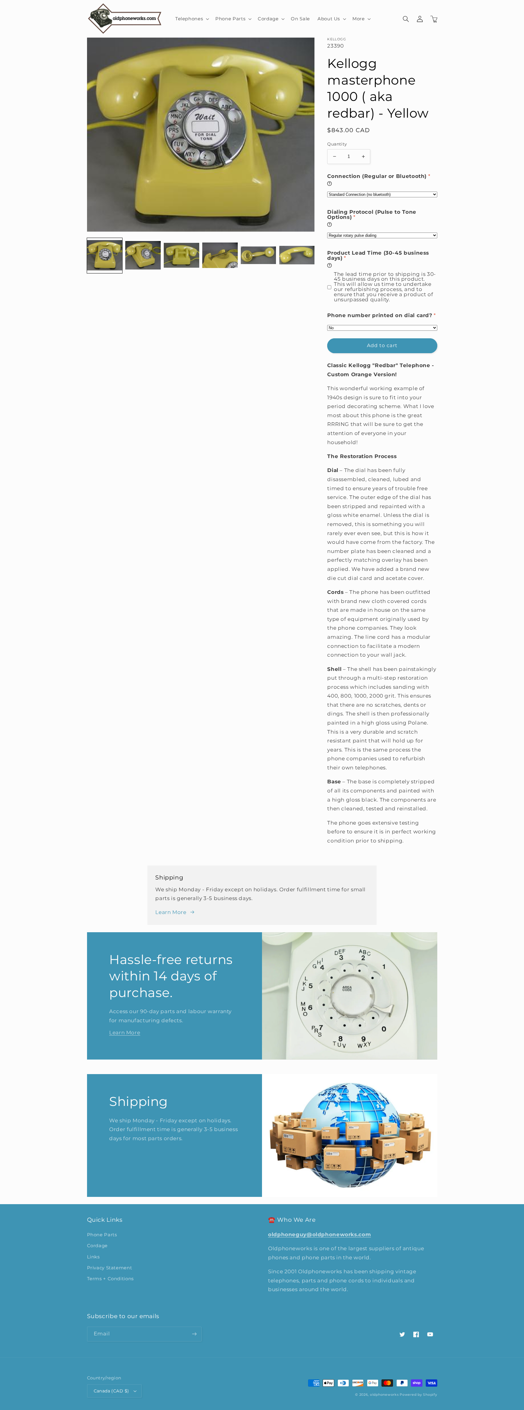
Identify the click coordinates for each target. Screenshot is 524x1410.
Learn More (170, 912)
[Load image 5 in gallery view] (258, 255)
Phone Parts (102, 1235)
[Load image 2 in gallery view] (142, 255)
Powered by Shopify (418, 1395)
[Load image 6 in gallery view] (296, 255)
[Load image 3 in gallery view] (181, 255)
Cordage (97, 1245)
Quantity (337, 144)
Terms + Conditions (110, 1278)
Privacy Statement (109, 1268)
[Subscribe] (194, 1334)
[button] (191, 18)
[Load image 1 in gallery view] (104, 255)
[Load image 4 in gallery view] (219, 255)
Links (93, 1257)
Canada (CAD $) (111, 1390)
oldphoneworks (384, 1395)
